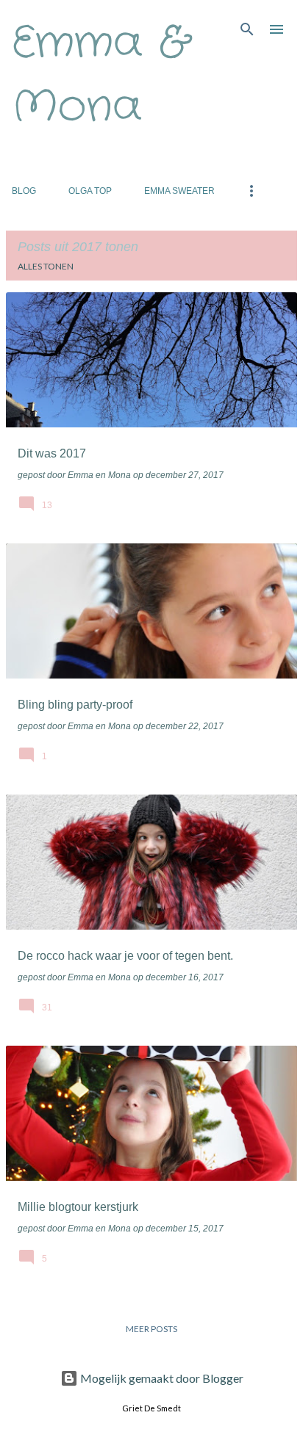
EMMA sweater (179, 191)
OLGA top (90, 191)
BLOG (24, 191)
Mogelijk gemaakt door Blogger (160, 1378)
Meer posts (151, 1328)
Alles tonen (46, 266)
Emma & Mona (100, 75)
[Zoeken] (247, 29)
